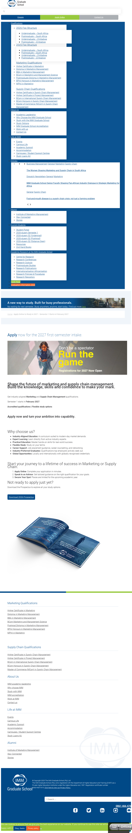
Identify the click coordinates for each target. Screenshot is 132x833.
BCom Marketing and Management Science (27, 621)
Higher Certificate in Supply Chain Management (37, 92)
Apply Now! (15, 282)
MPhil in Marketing (24, 83)
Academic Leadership (26, 114)
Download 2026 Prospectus (21, 497)
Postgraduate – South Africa (34, 36)
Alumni (14, 209)
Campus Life (22, 144)
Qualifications (16, 23)
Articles (14, 161)
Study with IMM (14, 691)
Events (19, 141)
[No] (41, 828)
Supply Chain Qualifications (30, 89)
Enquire (21, 17)
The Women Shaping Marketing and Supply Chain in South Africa (56, 170)
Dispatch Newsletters (36, 176)
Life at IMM (16, 137)
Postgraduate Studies (26, 265)
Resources (21, 244)
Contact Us (98, 17)
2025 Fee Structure (26, 45)
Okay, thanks (20, 828)
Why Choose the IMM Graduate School (33, 117)
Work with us (22, 129)
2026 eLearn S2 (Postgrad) (28, 238)
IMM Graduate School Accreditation (32, 126)
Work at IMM (13, 698)
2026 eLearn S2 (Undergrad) (29, 235)
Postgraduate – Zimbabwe (33, 42)
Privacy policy (33, 828)
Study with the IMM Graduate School (32, 120)
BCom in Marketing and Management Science (37, 74)
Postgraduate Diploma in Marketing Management (38, 77)
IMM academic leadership (19, 683)
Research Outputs (24, 262)
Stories (19, 220)
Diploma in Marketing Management (32, 69)
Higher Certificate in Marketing (30, 66)
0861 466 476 (123, 805)
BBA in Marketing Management (30, 72)
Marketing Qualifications (29, 62)
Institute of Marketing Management (32, 214)
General (51, 163)
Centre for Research (25, 256)
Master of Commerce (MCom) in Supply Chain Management (34, 669)
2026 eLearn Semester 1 (27, 232)
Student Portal (22, 229)
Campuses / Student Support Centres (33, 153)
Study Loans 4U (23, 156)
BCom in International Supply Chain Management (38, 98)
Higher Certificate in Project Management (34, 95)
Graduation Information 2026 (23, 284)
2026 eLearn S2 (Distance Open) (30, 241)
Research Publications (26, 268)
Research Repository (25, 277)
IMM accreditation (15, 695)
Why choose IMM (15, 687)
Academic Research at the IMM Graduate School (31, 252)
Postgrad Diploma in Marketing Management (27, 625)
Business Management (37, 163)
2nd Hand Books (23, 247)
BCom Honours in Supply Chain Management (36, 101)
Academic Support (24, 147)
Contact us (12, 702)
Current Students (18, 225)
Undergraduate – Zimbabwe (34, 39)
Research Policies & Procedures (30, 274)
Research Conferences (26, 259)
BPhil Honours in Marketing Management (35, 80)
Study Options (22, 123)
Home (9, 314)
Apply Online (60, 17)
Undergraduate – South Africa (34, 33)
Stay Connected (23, 217)
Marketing (60, 163)
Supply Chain (71, 163)
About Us (15, 109)
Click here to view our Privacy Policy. (57, 787)
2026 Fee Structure (26, 28)
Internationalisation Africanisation (31, 271)
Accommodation (23, 150)
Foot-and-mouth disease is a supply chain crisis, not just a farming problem (61, 198)
